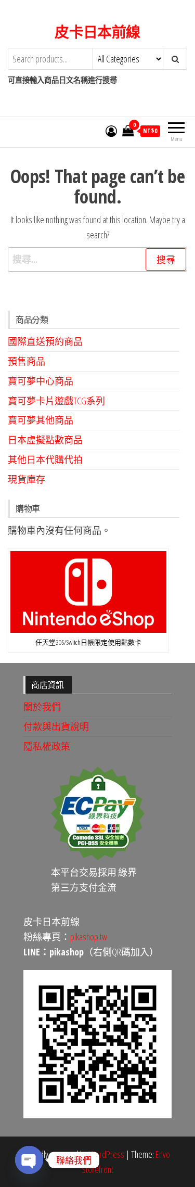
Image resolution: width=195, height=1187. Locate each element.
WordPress (106, 1154)
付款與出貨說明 (56, 726)
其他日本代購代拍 (45, 459)
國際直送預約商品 (45, 341)
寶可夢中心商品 (40, 381)
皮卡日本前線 (97, 32)
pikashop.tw (88, 936)
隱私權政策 (46, 746)
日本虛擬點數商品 (45, 439)
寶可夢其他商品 (40, 420)
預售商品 (26, 361)
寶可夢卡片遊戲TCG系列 (56, 400)
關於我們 (42, 706)
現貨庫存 (26, 479)
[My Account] (111, 130)
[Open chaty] (29, 1160)
